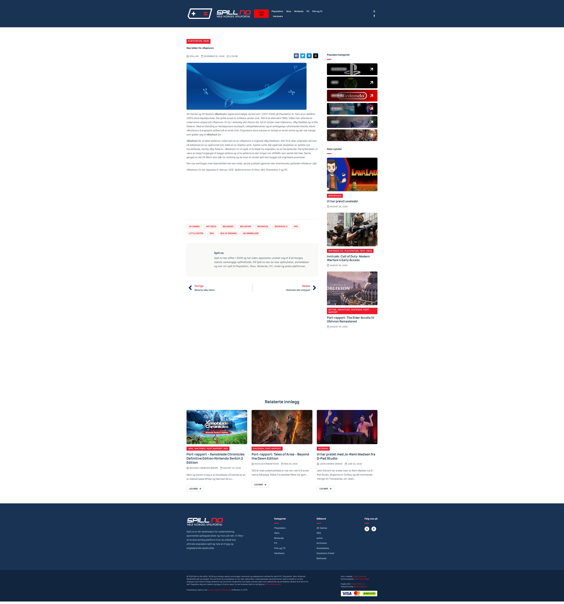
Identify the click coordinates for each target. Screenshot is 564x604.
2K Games (194, 226)
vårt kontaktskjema (273, 584)
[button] (296, 55)
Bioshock (262, 226)
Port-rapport (215, 448)
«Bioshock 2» (213, 134)
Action (332, 309)
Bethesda (321, 558)
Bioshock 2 (281, 226)
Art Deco (211, 226)
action (320, 538)
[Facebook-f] (374, 16)
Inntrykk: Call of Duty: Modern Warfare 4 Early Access (348, 258)
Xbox (288, 11)
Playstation (277, 11)
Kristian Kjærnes (358, 584)
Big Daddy (228, 226)
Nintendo (299, 11)
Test (362, 250)
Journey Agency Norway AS (219, 590)
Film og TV (317, 11)
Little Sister (196, 233)
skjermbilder (250, 233)
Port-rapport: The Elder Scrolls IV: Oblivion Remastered (351, 319)
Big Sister (245, 226)
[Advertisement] (252, 196)
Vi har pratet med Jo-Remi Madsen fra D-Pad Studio (346, 456)
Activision (322, 543)
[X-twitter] (374, 11)
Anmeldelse (323, 548)
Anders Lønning (359, 576)
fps (296, 226)
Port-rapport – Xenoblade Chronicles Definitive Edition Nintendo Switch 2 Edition (216, 458)
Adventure (344, 309)
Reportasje (334, 195)
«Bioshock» (221, 114)
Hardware (278, 16)
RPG (212, 233)
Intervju (323, 448)
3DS (319, 533)
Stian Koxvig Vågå (361, 579)
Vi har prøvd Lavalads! (342, 201)
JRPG (190, 448)
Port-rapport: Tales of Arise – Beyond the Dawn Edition (280, 456)
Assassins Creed (325, 553)
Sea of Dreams (228, 233)
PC (308, 11)
